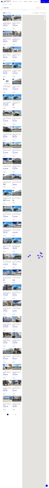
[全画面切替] (45, 16)
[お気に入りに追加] (20, 15)
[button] (40, 258)
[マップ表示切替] (47, 486)
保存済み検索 (30, 1)
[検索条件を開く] (47, 483)
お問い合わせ (36, 1)
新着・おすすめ (15, 1)
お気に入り (21, 1)
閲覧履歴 (25, 1)
